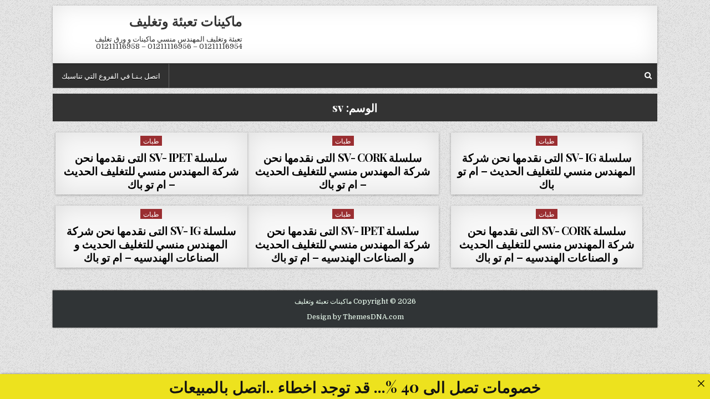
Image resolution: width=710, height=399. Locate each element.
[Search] (648, 75)
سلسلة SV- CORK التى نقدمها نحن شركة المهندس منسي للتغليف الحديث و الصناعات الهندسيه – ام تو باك (547, 243)
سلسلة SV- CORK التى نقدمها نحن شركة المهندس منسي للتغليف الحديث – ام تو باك (342, 170)
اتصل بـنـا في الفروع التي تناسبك (111, 75)
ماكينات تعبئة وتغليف (185, 20)
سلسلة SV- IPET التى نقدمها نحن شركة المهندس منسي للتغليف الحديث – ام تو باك (151, 170)
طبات (547, 140)
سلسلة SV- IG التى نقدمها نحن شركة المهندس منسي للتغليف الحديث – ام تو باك (547, 170)
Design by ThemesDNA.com (355, 317)
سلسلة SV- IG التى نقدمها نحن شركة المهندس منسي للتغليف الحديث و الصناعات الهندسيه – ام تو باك (151, 243)
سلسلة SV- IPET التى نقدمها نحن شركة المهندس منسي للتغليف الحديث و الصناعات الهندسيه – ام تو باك (342, 243)
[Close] (701, 383)
